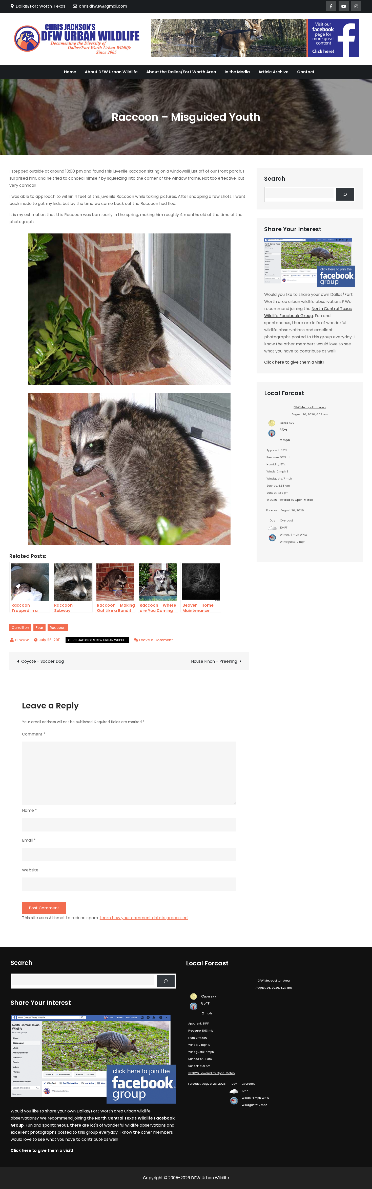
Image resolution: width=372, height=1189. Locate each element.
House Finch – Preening (214, 661)
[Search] (345, 194)
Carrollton (20, 627)
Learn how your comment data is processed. (144, 918)
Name (29, 810)
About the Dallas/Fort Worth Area (181, 72)
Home (70, 72)
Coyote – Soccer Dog (42, 661)
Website (30, 870)
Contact (306, 72)
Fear (39, 627)
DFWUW (22, 640)
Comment (34, 734)
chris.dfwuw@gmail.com (103, 6)
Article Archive (273, 72)
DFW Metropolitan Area (310, 407)
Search (274, 178)
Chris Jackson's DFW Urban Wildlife (97, 640)
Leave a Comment (156, 640)
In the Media (237, 72)
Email (29, 840)
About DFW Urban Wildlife (111, 72)
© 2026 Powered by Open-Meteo (289, 500)
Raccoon (58, 627)
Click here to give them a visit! (294, 362)
